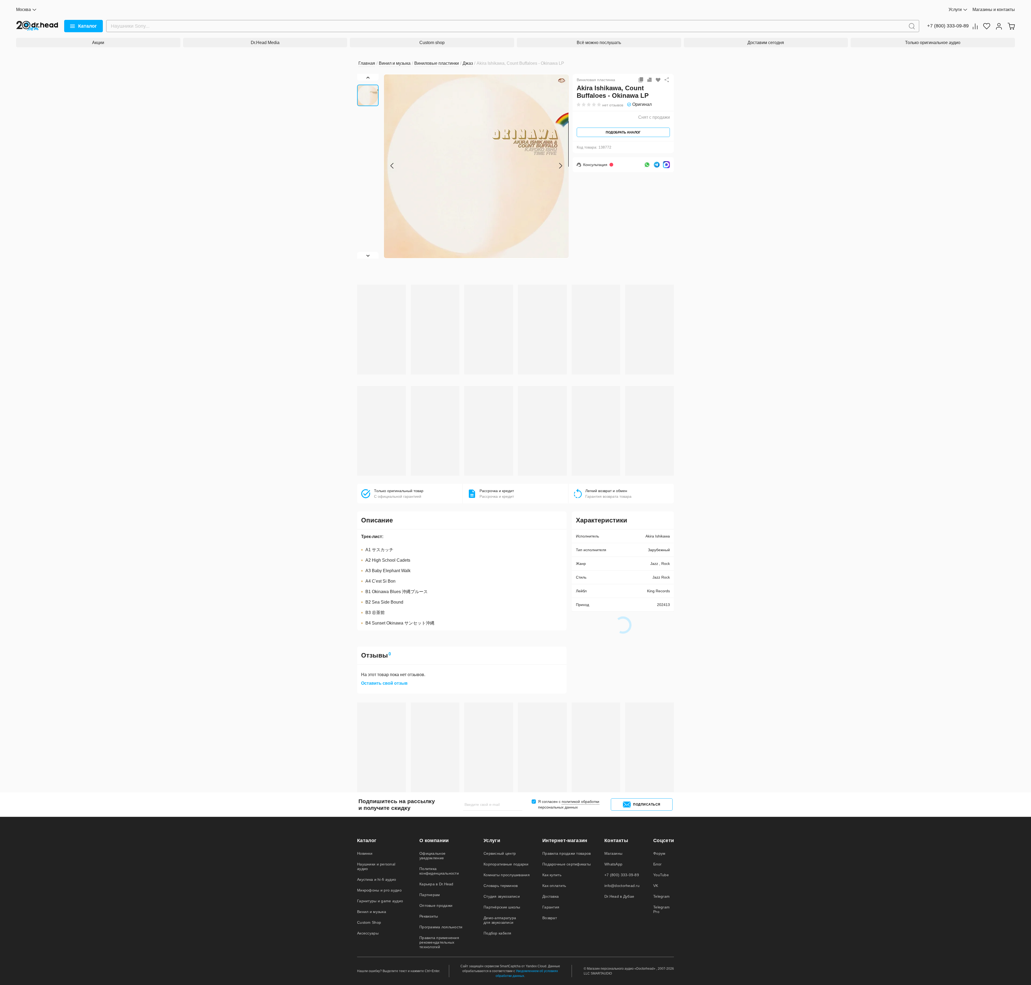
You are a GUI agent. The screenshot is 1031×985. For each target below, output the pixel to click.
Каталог (87, 26)
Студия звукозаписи (502, 896)
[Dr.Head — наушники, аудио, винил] (37, 26)
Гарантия (550, 907)
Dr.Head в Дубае (619, 896)
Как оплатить (554, 885)
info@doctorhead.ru (622, 885)
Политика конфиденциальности (439, 871)
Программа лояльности (441, 927)
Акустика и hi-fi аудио (376, 879)
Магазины (613, 853)
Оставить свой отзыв (384, 683)
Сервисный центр (500, 853)
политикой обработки (580, 801)
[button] (392, 165)
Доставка (550, 896)
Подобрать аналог (623, 132)
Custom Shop (369, 922)
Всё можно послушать (599, 42)
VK (655, 885)
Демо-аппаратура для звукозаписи (500, 920)
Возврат (549, 918)
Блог (657, 864)
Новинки (364, 853)
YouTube (661, 875)
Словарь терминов (501, 885)
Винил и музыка (371, 912)
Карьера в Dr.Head (436, 884)
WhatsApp (613, 864)
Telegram (661, 896)
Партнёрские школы (502, 907)
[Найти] (912, 26)
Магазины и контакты (993, 9)
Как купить (551, 875)
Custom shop (432, 42)
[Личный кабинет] (999, 26)
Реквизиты (428, 916)
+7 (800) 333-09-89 (948, 25)
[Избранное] (986, 26)
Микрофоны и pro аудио (379, 890)
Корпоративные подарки (506, 864)
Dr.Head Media (265, 42)
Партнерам (429, 895)
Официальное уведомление (432, 855)
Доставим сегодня (765, 42)
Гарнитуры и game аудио (380, 901)
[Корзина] (1011, 26)
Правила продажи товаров (566, 853)
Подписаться (646, 804)
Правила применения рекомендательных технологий (439, 942)
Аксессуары (368, 933)
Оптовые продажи (435, 905)
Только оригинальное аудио (932, 42)
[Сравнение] (975, 26)
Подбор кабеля (497, 933)
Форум (659, 853)
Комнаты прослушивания (507, 875)
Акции (98, 42)
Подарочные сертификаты (566, 864)
